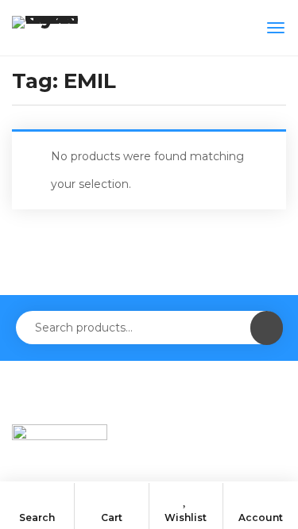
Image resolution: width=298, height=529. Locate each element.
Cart (111, 517)
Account (260, 517)
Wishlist (185, 517)
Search (37, 517)
